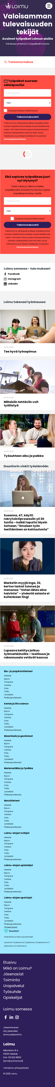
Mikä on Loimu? (17, 968)
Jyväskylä (8, 694)
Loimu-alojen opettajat (18, 897)
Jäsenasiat (13, 974)
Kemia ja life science (16, 703)
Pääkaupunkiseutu (12, 697)
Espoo (7, 679)
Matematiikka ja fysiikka (18, 768)
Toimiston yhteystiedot (16, 1067)
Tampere (8, 682)
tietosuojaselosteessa (15, 139)
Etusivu (9, 962)
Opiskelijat (12, 997)
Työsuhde (12, 991)
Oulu (6, 688)
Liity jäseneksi (10, 1030)
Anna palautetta (12, 1034)
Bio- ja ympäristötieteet (18, 671)
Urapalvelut (13, 985)
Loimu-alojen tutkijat (16, 833)
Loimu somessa (17, 1009)
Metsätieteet (12, 800)
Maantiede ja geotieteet (18, 736)
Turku (6, 691)
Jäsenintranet (11, 1027)
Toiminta (11, 980)
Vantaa (7, 685)
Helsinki (7, 675)
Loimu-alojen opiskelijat (18, 865)
